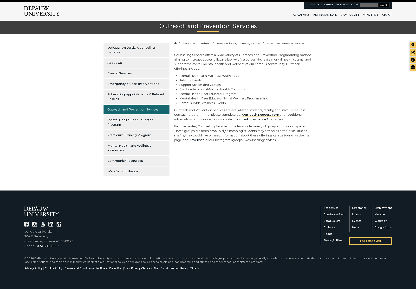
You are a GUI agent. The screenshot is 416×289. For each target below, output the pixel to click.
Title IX (194, 268)
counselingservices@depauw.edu (261, 119)
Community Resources (125, 161)
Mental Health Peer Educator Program (130, 122)
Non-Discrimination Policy (171, 268)
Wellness (206, 43)
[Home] (175, 43)
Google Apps (383, 227)
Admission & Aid (325, 14)
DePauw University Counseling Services (131, 50)
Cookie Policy (54, 268)
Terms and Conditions (79, 268)
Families (328, 4)
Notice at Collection (109, 268)
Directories (359, 207)
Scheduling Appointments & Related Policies (135, 96)
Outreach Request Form (261, 115)
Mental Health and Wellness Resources (129, 148)
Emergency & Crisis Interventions (133, 84)
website (198, 140)
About (387, 14)
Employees (342, 4)
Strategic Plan (333, 240)
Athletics (370, 14)
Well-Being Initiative (122, 171)
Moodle (380, 214)
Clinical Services (119, 73)
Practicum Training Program (129, 135)
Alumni (354, 4)
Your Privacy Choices (138, 268)
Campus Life (350, 14)
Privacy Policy (33, 268)
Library (356, 214)
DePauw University (42, 11)
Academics (301, 14)
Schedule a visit (371, 241)
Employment (383, 207)
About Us (114, 63)
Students (316, 4)
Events (356, 220)
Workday (381, 220)
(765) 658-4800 (47, 246)
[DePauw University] (41, 211)
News (356, 227)
